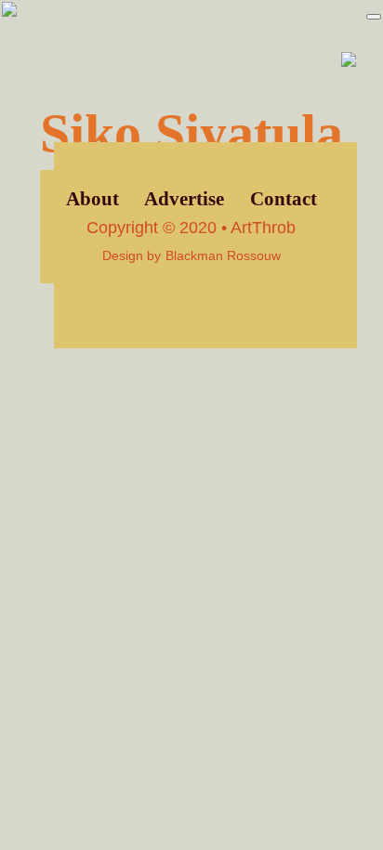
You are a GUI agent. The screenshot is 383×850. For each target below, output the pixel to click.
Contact (283, 199)
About (92, 199)
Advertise (184, 199)
